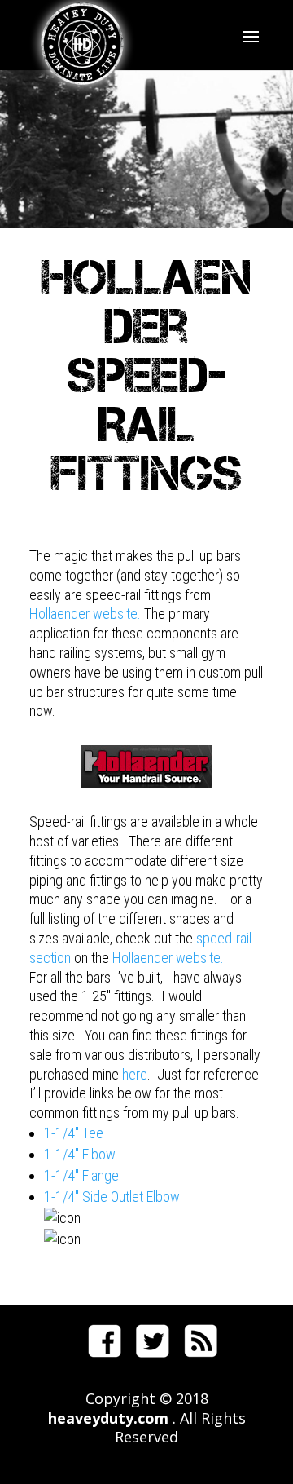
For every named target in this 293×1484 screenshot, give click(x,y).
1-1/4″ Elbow (80, 1154)
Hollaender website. (85, 613)
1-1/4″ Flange (81, 1175)
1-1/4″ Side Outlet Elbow (112, 1196)
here (134, 1074)
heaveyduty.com (108, 1418)
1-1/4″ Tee (73, 1133)
